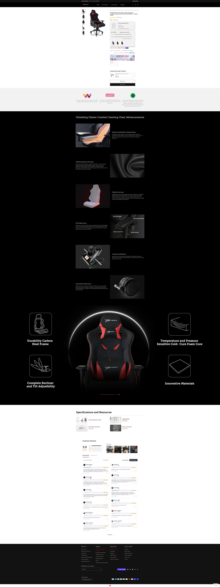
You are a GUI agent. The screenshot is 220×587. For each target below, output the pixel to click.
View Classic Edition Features (107, 394)
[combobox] (106, 460)
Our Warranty (84, 555)
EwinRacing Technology (86, 557)
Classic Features (84, 559)
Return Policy (113, 555)
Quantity (111, 62)
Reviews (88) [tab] (85, 455)
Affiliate (126, 549)
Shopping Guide (99, 558)
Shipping (112, 553)
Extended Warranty (85, 561)
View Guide (124, 420)
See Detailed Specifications (123, 28)
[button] (133, 4)
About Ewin (83, 549)
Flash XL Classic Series (128, 10)
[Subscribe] (100, 569)
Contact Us (127, 557)
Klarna (97, 560)
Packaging (112, 551)
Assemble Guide (125, 418)
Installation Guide (100, 554)
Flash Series (121, 10)
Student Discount (128, 553)
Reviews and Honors (85, 551)
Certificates (83, 553)
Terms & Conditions (114, 559)
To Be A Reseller (128, 555)
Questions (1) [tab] (94, 455)
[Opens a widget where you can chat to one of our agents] (216, 585)
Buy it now (122, 84)
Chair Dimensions (100, 556)
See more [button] (106, 471)
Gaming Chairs (115, 10)
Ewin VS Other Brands (100, 552)
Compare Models (113, 549)
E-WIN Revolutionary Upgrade (100, 550)
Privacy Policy (113, 557)
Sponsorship (127, 551)
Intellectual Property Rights (102, 562)
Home (111, 10)
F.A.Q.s (126, 559)
